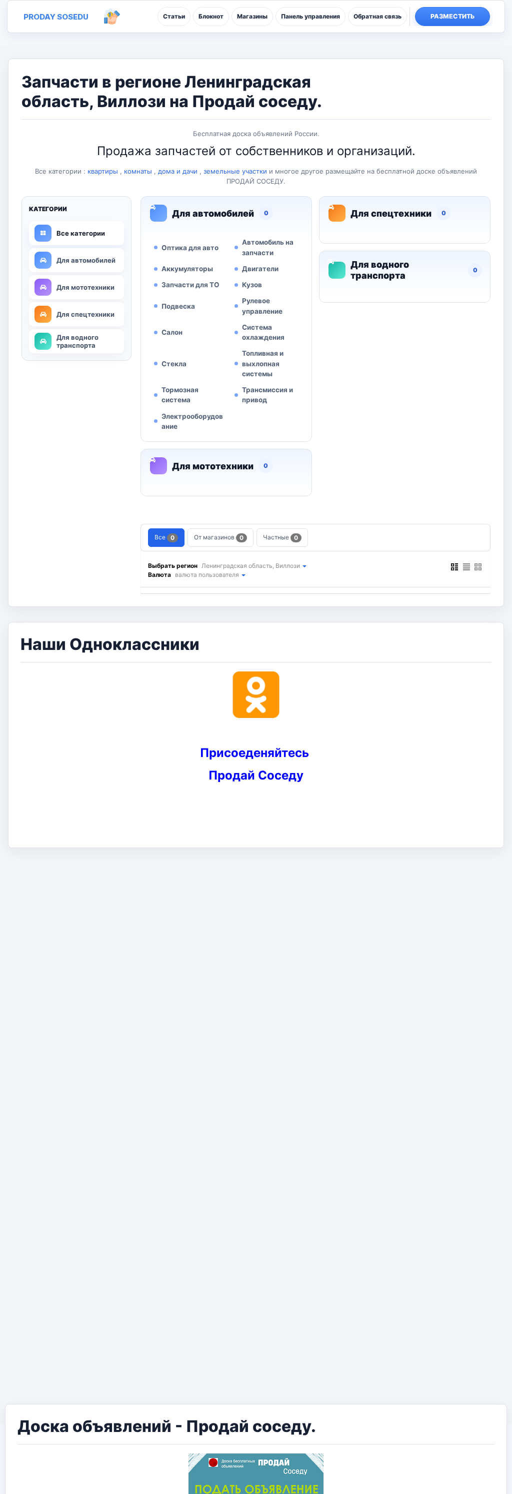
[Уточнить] (304, 565)
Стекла (174, 364)
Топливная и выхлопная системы (263, 363)
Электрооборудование (192, 421)
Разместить (452, 16)
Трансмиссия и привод (267, 395)
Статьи (174, 16)
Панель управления (310, 16)
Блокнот (211, 16)
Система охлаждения (263, 332)
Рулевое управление (262, 306)
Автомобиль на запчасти (268, 247)
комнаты (138, 171)
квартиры (103, 171)
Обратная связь (378, 16)
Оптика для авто (190, 248)
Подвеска (178, 306)
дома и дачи (178, 171)
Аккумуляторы (187, 269)
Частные (280, 537)
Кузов (252, 285)
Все (164, 537)
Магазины (252, 16)
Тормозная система (180, 395)
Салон (172, 332)
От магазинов (219, 537)
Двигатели (260, 269)
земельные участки (235, 171)
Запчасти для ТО (191, 285)
